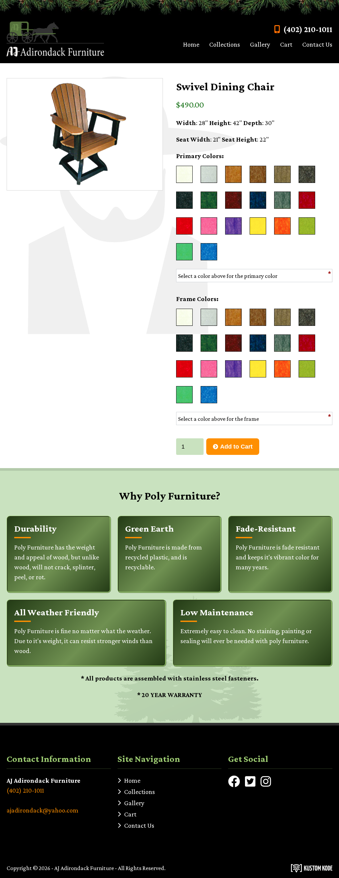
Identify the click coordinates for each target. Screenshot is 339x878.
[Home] (55, 39)
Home (191, 44)
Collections (224, 44)
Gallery (260, 44)
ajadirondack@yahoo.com (42, 810)
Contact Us (317, 44)
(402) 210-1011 (307, 29)
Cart (286, 44)
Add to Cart (236, 446)
